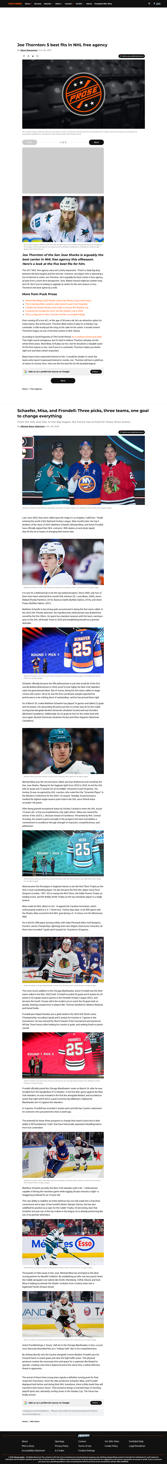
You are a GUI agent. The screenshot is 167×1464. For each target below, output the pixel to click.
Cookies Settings (86, 1450)
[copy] (37, 56)
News (27, 4)
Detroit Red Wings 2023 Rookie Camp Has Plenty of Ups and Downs (58, 300)
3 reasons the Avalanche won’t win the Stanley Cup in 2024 (54, 311)
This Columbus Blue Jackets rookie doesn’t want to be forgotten (56, 304)
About (89, 4)
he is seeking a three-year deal (86, 336)
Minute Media (19, 1457)
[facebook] (154, 3)
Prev (29, 142)
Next (96, 142)
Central (68, 4)
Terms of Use (84, 1446)
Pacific (79, 4)
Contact (82, 1441)
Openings (59, 1441)
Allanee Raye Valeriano (33, 426)
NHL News (34, 1421)
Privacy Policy (61, 1446)
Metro (58, 4)
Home (25, 389)
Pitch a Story (28, 1446)
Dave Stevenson (29, 50)
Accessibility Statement (33, 1450)
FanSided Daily (136, 1441)
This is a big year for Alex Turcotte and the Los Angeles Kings (55, 314)
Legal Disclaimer (137, 1446)
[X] (149, 3)
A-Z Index (59, 1450)
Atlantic (47, 4)
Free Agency (36, 389)
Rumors (37, 4)
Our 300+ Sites (112, 1441)
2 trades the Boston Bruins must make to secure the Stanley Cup (56, 307)
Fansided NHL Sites (103, 4)
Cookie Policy (111, 1446)
